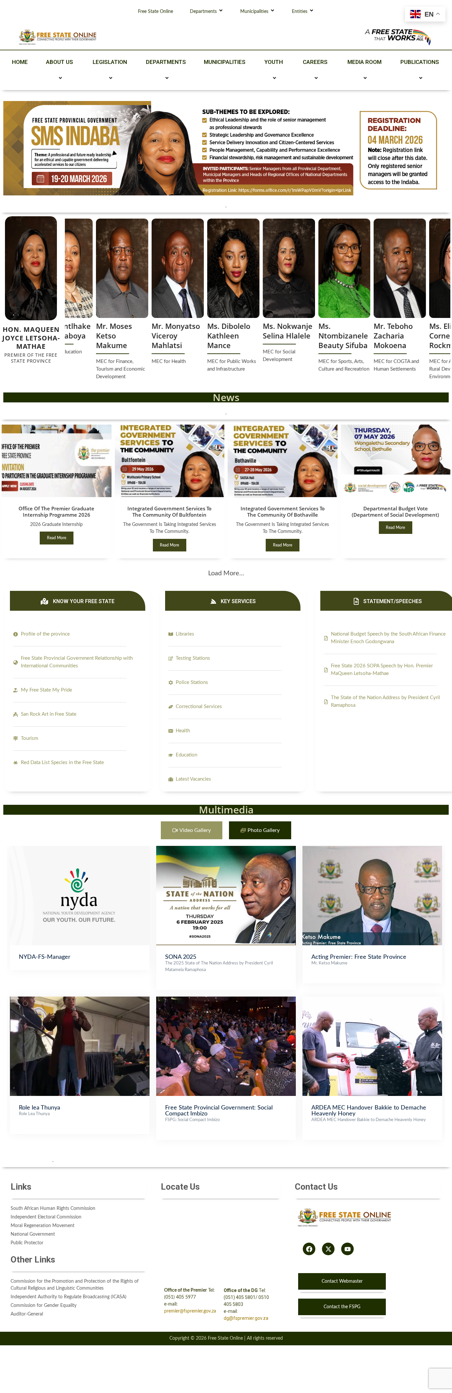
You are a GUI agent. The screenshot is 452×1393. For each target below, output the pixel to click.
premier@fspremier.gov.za (190, 1311)
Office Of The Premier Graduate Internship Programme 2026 (56, 511)
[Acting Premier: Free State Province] (372, 849)
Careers (315, 62)
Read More (56, 538)
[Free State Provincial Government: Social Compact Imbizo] (226, 1000)
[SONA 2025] (226, 849)
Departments (203, 11)
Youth (273, 62)
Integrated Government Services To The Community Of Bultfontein (169, 511)
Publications (419, 62)
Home (20, 62)
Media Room (364, 62)
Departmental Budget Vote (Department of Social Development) (395, 511)
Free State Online (155, 11)
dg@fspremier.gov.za (246, 1318)
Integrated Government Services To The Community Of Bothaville (283, 511)
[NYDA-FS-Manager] (80, 849)
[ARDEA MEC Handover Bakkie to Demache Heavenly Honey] (372, 1000)
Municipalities (254, 11)
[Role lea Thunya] (80, 1000)
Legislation (110, 62)
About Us (59, 62)
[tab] (191, 830)
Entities (299, 11)
